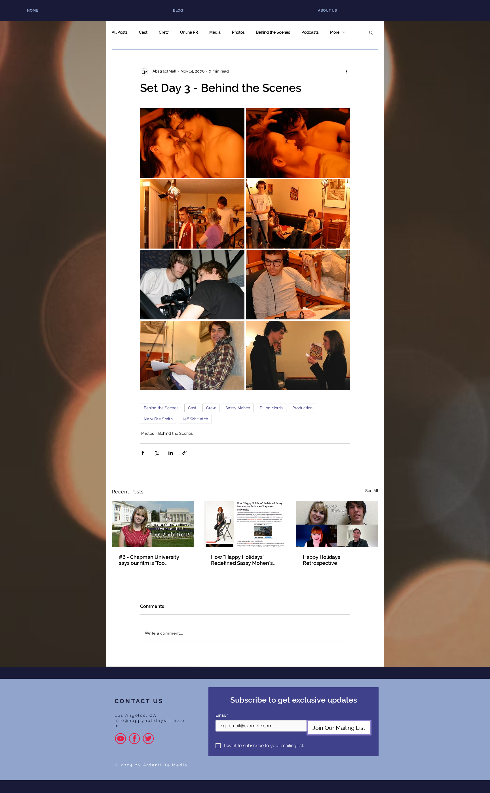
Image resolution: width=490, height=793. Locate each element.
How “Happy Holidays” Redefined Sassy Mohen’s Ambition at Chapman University (242, 560)
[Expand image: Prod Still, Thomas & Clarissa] (192, 143)
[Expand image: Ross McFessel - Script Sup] (192, 355)
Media (215, 32)
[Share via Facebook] (142, 452)
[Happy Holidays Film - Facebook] (134, 739)
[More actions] (346, 71)
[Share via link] (184, 452)
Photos (238, 32)
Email (222, 715)
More (334, 32)
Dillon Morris (271, 408)
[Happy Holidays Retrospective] (337, 524)
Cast (143, 32)
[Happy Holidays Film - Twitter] (148, 739)
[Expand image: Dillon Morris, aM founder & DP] (192, 284)
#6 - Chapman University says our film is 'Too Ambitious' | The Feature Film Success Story (149, 560)
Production (302, 408)
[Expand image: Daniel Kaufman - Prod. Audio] (298, 284)
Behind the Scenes (273, 32)
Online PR (189, 32)
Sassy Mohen (237, 408)
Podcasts (310, 32)
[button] (371, 32)
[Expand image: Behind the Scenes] (298, 214)
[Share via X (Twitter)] (156, 452)
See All (371, 490)
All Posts (120, 32)
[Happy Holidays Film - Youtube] (120, 739)
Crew (164, 32)
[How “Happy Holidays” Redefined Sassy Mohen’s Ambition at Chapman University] (245, 524)
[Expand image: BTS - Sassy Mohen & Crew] (192, 214)
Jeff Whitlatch (195, 419)
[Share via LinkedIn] (170, 452)
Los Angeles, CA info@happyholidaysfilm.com (150, 720)
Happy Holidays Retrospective (321, 560)
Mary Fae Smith (158, 419)
